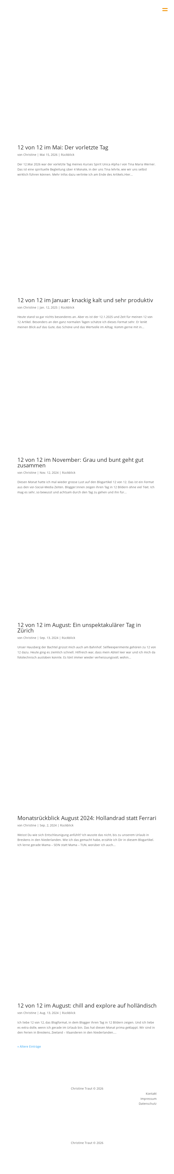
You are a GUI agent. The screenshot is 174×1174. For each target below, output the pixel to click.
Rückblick (67, 155)
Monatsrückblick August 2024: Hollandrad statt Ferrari (86, 818)
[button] (165, 8)
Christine (29, 155)
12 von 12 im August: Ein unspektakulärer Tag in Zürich (79, 627)
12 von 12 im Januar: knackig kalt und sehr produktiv (85, 300)
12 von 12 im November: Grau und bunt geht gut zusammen (80, 462)
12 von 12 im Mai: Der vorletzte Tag (62, 147)
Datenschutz (97, 1154)
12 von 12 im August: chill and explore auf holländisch (87, 1005)
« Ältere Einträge (29, 1046)
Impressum (76, 1154)
